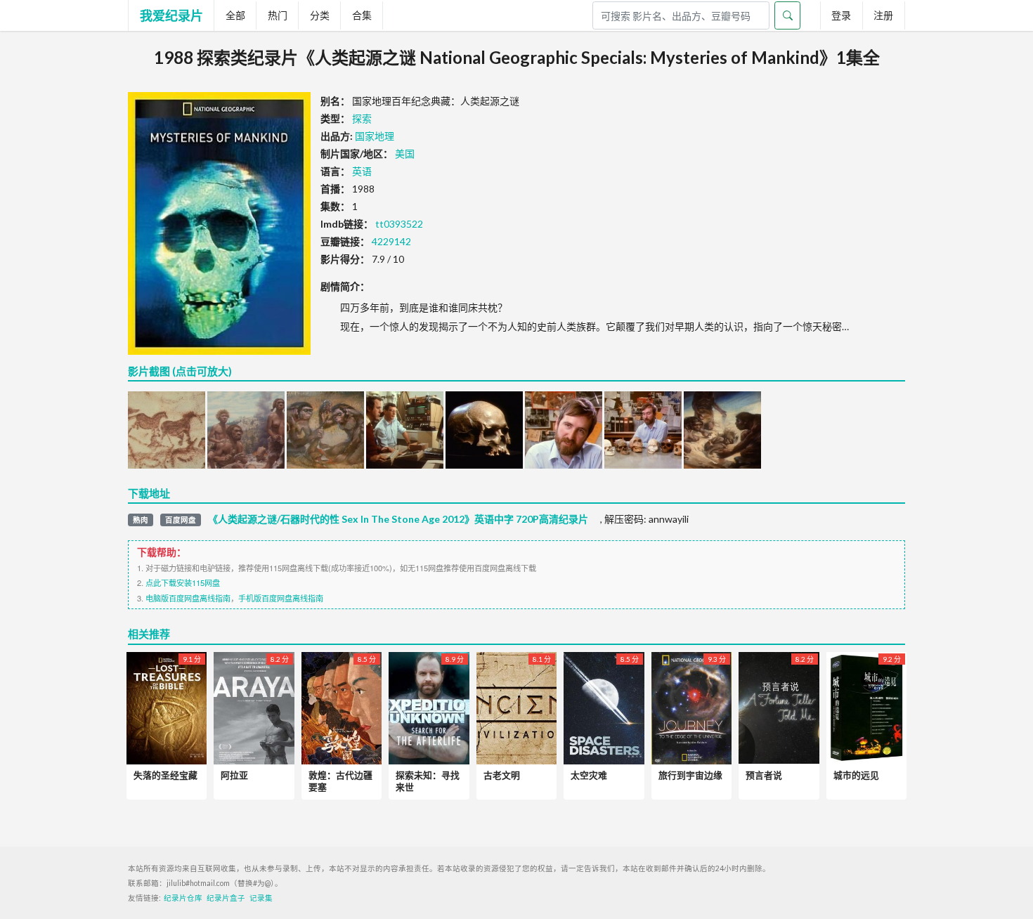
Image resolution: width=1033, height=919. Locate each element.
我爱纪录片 (171, 15)
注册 (883, 15)
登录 (841, 15)
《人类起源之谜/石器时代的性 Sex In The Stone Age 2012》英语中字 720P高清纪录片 (398, 519)
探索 (362, 118)
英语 (362, 171)
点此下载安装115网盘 (182, 582)
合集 (362, 15)
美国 (405, 153)
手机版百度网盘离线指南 (280, 598)
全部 (235, 15)
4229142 (391, 241)
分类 (320, 15)
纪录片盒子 (226, 898)
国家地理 (374, 136)
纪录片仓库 (183, 898)
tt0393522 (399, 224)
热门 (277, 15)
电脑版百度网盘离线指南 (187, 598)
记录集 (261, 898)
